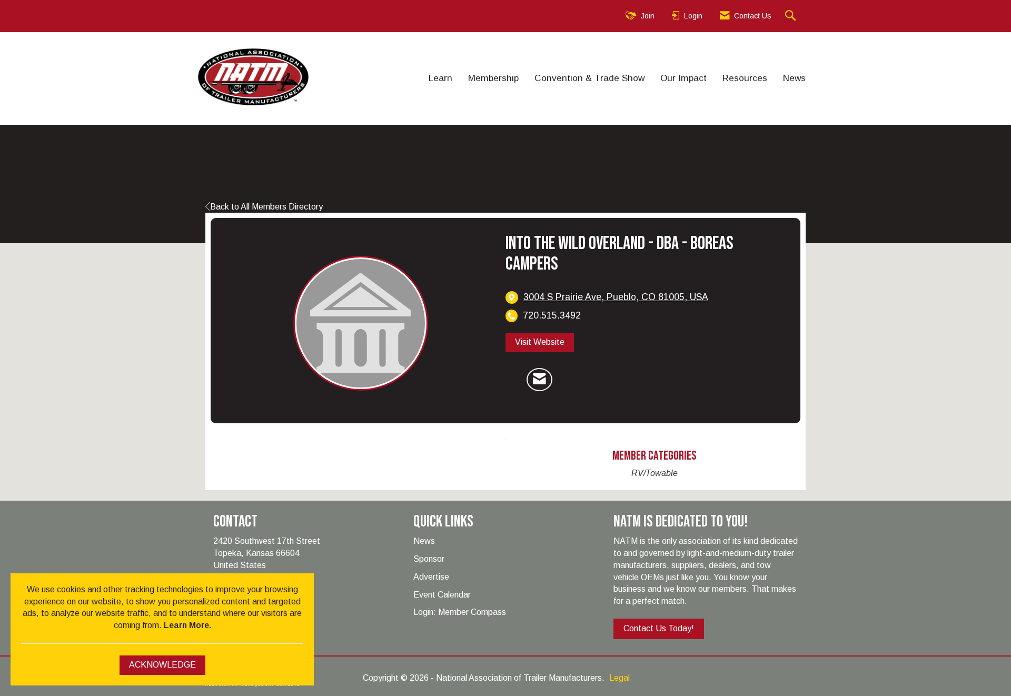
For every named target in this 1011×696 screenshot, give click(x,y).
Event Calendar (442, 594)
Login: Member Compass (459, 612)
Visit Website (539, 341)
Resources (744, 78)
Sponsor (428, 558)
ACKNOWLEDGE (162, 664)
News (794, 78)
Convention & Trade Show (589, 78)
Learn (440, 78)
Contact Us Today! (658, 628)
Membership (493, 78)
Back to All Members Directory (266, 206)
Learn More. (187, 625)
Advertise (431, 576)
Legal (619, 677)
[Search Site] (791, 16)
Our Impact (683, 78)
